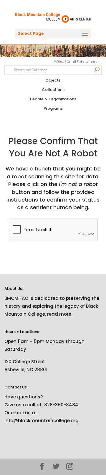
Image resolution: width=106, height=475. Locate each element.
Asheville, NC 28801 (25, 369)
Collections (53, 89)
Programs (53, 108)
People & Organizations (53, 99)
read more (59, 314)
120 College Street (24, 362)
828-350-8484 (61, 405)
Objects (53, 80)
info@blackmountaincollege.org (41, 420)
